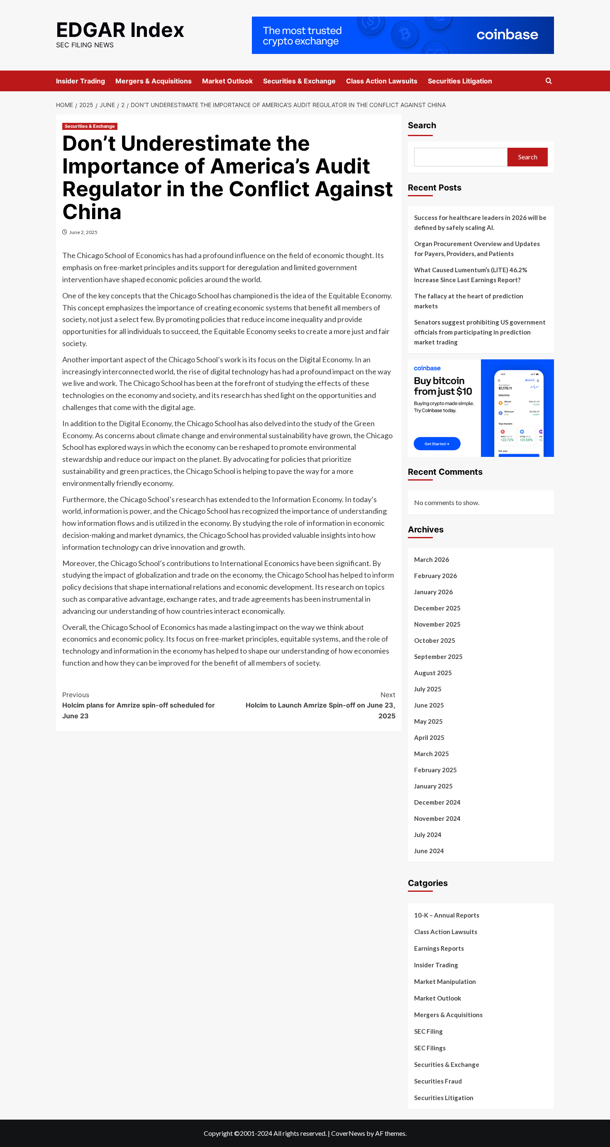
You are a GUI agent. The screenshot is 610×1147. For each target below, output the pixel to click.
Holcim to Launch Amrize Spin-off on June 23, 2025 (320, 705)
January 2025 (433, 786)
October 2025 (434, 640)
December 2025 (437, 608)
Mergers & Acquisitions (153, 81)
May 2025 (428, 721)
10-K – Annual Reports (446, 915)
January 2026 (433, 591)
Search (422, 125)
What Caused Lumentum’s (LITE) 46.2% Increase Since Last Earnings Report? (470, 274)
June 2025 (429, 705)
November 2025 (437, 624)
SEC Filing (428, 1031)
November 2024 (437, 818)
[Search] (549, 81)
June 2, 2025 (83, 232)
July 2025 (428, 689)
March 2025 (431, 753)
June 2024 (429, 850)
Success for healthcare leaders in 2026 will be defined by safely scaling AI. (480, 222)
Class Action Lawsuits (381, 81)
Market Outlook (227, 81)
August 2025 (433, 672)
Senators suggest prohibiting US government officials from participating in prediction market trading (480, 332)
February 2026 (435, 575)
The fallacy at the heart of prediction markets (468, 301)
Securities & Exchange (299, 81)
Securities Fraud (438, 1081)
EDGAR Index (120, 29)
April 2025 (429, 737)
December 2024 (437, 802)
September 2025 (438, 656)
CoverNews (348, 1133)
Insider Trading (80, 81)
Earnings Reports (439, 948)
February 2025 (435, 770)
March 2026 (431, 559)
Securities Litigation (460, 81)
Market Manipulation (445, 981)
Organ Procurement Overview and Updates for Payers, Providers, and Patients (477, 248)
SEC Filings (430, 1048)
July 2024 (428, 834)
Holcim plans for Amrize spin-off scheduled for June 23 (138, 705)
